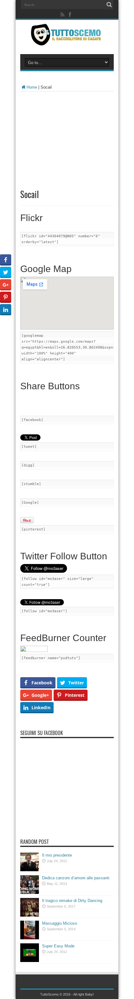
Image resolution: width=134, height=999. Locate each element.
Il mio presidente (57, 855)
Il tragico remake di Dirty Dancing (72, 900)
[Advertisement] (67, 136)
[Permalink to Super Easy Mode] (29, 960)
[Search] (109, 4)
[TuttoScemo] (67, 40)
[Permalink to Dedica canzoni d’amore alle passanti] (29, 892)
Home (31, 87)
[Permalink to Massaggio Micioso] (29, 938)
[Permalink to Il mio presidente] (29, 869)
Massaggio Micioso (59, 923)
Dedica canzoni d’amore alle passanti (75, 878)
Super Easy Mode (58, 946)
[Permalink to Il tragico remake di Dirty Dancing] (29, 915)
